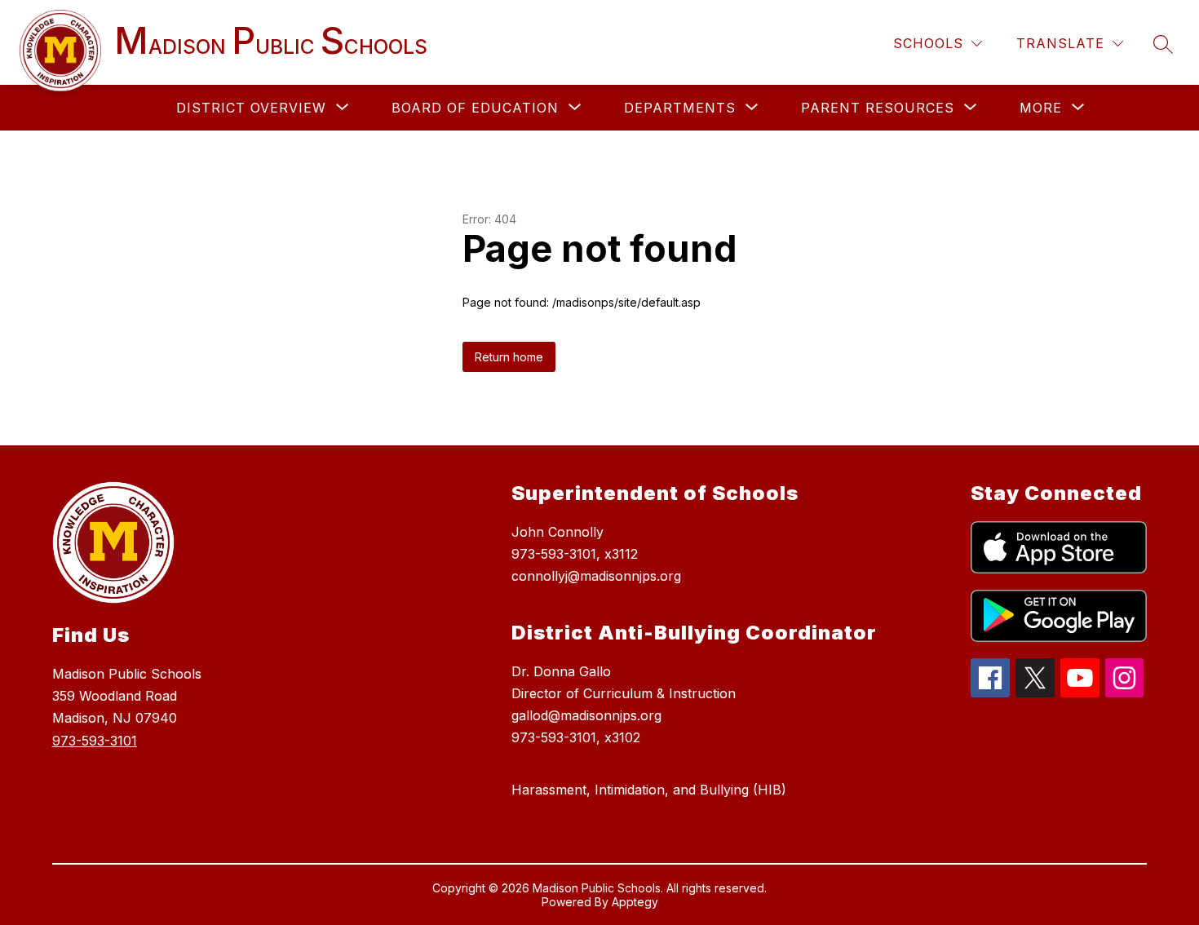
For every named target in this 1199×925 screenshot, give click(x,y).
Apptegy (635, 902)
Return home (509, 357)
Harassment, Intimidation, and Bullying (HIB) (648, 789)
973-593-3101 (94, 740)
